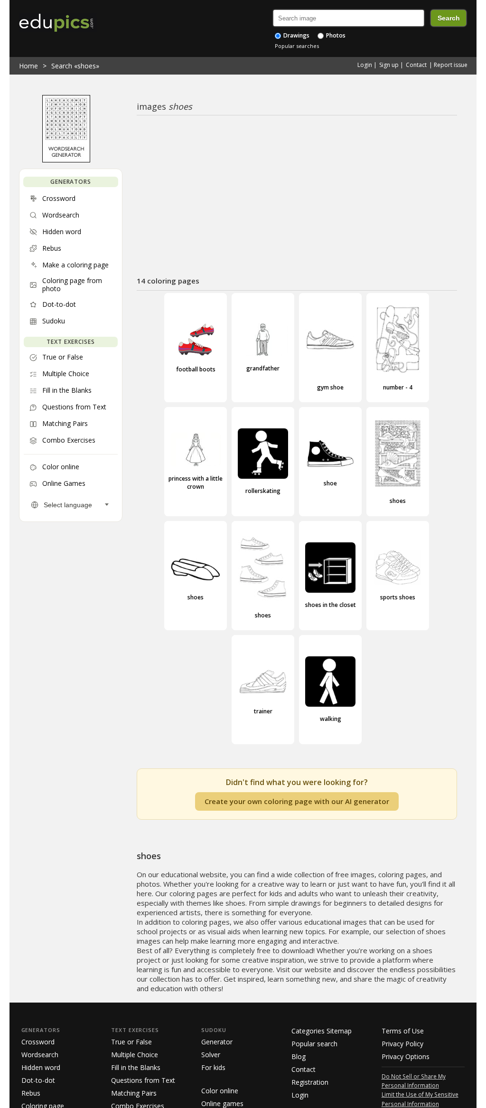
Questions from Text (143, 1080)
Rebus (30, 1093)
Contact (416, 65)
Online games (222, 1103)
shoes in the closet (330, 605)
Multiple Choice (134, 1054)
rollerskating (262, 491)
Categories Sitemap (321, 1030)
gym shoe (330, 387)
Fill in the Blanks (135, 1067)
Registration (309, 1082)
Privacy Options (406, 1056)
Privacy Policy (402, 1043)
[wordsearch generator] (66, 160)
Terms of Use (403, 1030)
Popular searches (297, 45)
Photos (335, 35)
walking (330, 719)
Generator (217, 1041)
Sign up (389, 65)
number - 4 (397, 387)
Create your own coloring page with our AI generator (297, 801)
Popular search (314, 1043)
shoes (398, 501)
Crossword (38, 1041)
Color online (219, 1090)
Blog (298, 1056)
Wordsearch (39, 1054)
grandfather (263, 368)
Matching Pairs (134, 1093)
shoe (330, 483)
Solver (210, 1054)
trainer (263, 711)
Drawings (295, 35)
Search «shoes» (75, 65)
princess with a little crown (195, 482)
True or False (131, 1041)
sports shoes (397, 597)
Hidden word (40, 1067)
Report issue (450, 65)
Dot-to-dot (38, 1080)
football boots (195, 369)
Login (364, 65)
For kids (213, 1067)
